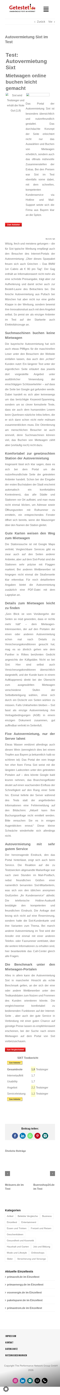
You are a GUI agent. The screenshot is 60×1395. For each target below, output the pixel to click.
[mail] (37, 1381)
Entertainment (28, 1223)
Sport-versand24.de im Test (43, 1185)
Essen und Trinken (16, 1229)
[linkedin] (23, 1381)
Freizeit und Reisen (41, 1229)
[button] (7, 1173)
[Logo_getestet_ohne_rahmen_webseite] (21, 3)
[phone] (45, 1381)
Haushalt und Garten (18, 1247)
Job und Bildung (41, 1247)
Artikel (10, 1216)
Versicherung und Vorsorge (31, 1259)
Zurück (41, 21)
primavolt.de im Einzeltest (23, 1277)
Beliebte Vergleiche (28, 1216)
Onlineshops (37, 1253)
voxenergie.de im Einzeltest (24, 1293)
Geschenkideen (15, 1235)
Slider (10, 1259)
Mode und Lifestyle (17, 1253)
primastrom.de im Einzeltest (24, 1308)
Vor (50, 21)
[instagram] (15, 1381)
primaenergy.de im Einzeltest (25, 1285)
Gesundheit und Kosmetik (20, 1241)
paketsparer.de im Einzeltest (24, 1301)
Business (47, 1216)
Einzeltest (12, 1223)
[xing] (30, 1381)
